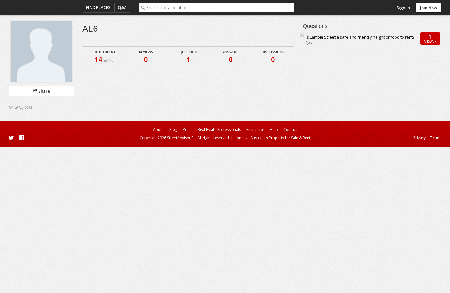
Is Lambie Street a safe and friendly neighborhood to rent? (360, 37)
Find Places (98, 7)
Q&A (122, 7)
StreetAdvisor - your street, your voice (33, 7)
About (158, 129)
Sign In (403, 7)
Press (187, 129)
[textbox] (220, 7)
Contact (290, 129)
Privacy (419, 137)
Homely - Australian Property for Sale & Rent (272, 137)
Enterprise (255, 129)
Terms (435, 137)
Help (274, 129)
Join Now (428, 7)
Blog (173, 129)
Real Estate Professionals (219, 129)
